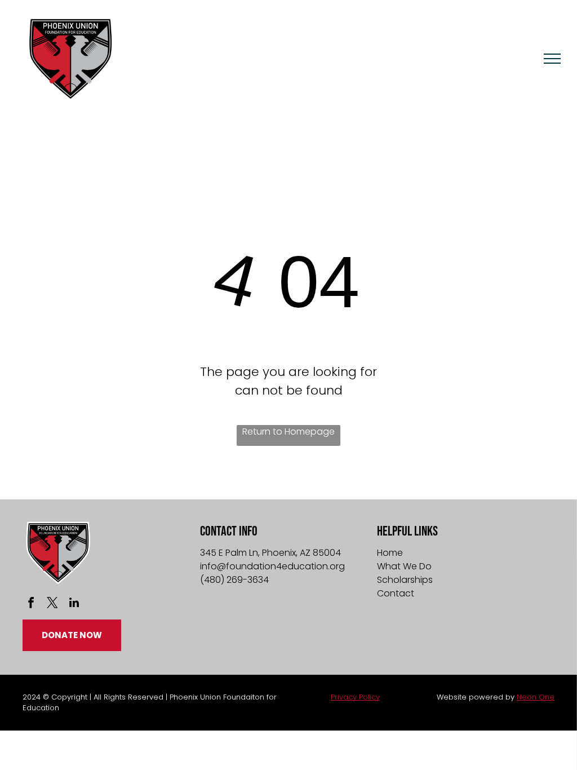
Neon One (535, 697)
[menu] (552, 58)
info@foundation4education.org (272, 566)
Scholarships (405, 579)
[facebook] (31, 604)
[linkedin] (73, 604)
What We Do (404, 566)
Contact (395, 593)
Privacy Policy (355, 697)
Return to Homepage (288, 431)
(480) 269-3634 (234, 579)
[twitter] (52, 604)
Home (390, 552)
